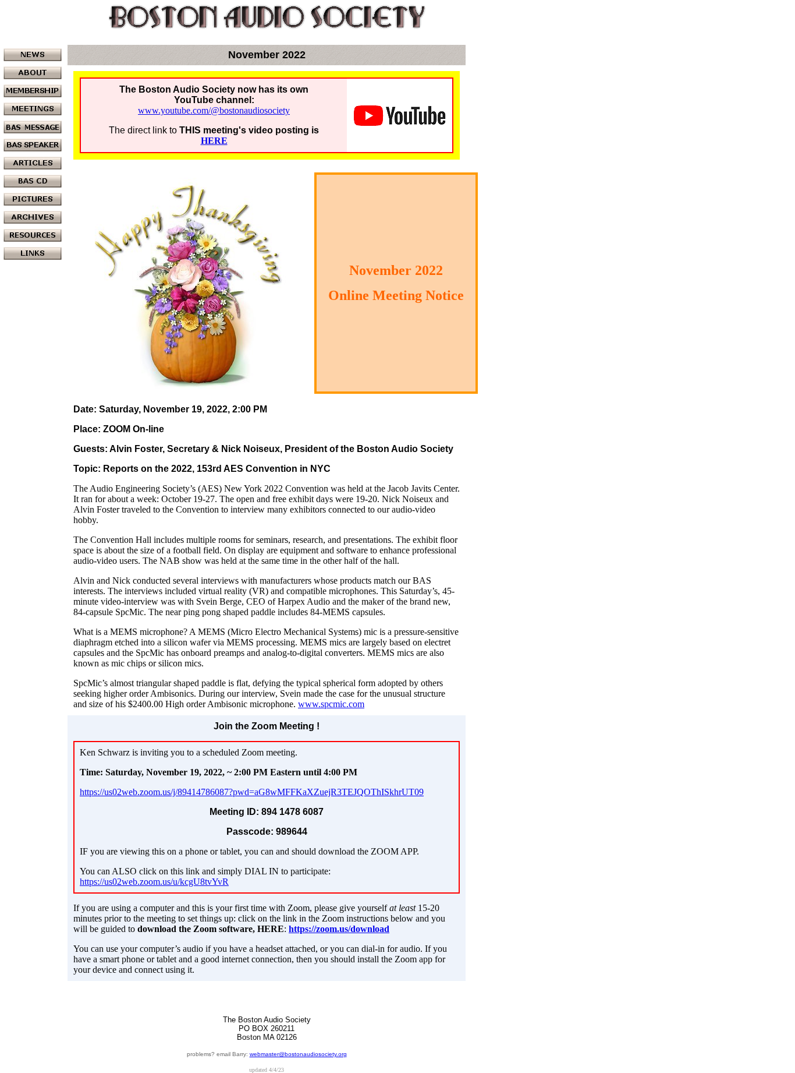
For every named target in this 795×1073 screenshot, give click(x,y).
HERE (214, 141)
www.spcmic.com (331, 704)
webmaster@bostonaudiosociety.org (298, 1054)
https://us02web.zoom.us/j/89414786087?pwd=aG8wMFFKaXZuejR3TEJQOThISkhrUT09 (252, 792)
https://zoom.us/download (339, 929)
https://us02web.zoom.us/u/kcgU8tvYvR (154, 882)
